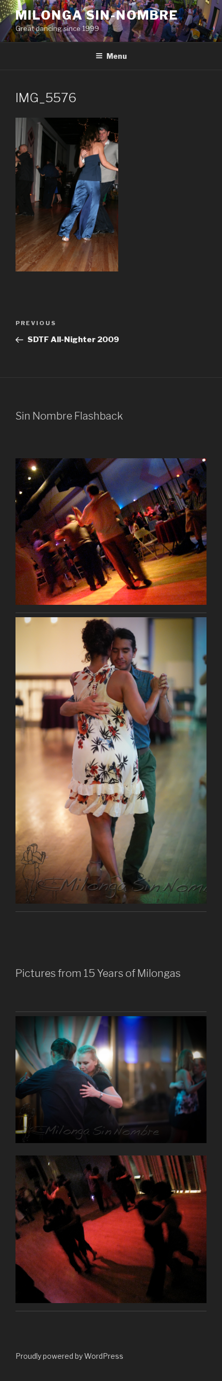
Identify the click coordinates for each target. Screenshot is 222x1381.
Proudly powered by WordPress (69, 1356)
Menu (116, 56)
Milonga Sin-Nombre (96, 15)
